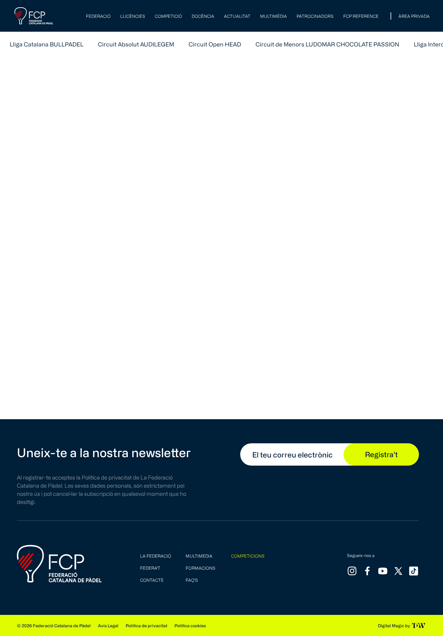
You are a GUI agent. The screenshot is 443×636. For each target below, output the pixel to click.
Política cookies (190, 625)
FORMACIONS (200, 568)
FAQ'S (192, 580)
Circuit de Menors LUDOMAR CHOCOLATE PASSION (327, 44)
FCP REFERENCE (361, 16)
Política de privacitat (146, 625)
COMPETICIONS (248, 556)
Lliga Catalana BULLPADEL (46, 44)
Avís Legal (108, 625)
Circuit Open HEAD (215, 44)
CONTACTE (152, 580)
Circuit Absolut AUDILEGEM (136, 44)
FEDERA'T (150, 568)
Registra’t (381, 454)
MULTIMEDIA (199, 556)
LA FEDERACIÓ (155, 556)
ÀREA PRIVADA (414, 16)
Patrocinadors (315, 16)
